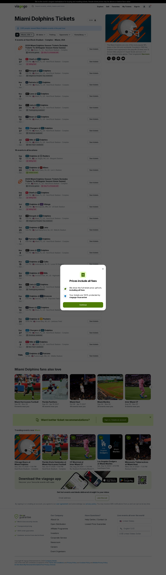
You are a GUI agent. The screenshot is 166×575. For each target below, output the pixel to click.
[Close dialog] (103, 269)
